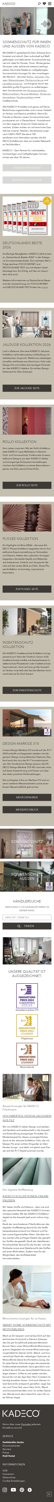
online (44, 287)
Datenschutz (9, 1477)
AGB (5, 1470)
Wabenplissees (16, 80)
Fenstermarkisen (25, 97)
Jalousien (39, 76)
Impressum (8, 1474)
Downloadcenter (11, 1445)
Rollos (30, 76)
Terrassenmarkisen (37, 90)
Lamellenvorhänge (12, 83)
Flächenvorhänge (34, 80)
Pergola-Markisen (29, 94)
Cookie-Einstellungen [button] (14, 1480)
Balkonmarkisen (11, 94)
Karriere (7, 1449)
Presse (6, 1452)
